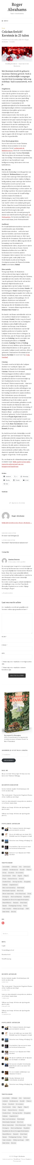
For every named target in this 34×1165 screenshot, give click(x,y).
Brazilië (22, 869)
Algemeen (15, 503)
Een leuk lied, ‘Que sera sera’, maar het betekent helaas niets (20, 847)
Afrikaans (14, 866)
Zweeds (13, 911)
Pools (29, 893)
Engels (20, 875)
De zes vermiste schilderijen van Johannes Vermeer (19, 1073)
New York (20, 890)
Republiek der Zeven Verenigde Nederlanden (16, 899)
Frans (4, 878)
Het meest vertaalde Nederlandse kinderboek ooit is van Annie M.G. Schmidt (20, 1065)
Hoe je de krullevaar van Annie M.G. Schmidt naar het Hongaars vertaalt (20, 835)
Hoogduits (27, 881)
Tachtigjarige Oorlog (15, 905)
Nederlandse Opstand (9, 890)
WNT (27, 908)
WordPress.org (6, 959)
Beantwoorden (8, 593)
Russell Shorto (7, 902)
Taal (3, 28)
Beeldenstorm (14, 869)
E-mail (4, 645)
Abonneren (9, 760)
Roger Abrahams (17, 7)
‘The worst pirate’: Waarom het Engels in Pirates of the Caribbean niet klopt (17, 987)
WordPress (17, 1159)
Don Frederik (7, 875)
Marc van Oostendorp (9, 887)
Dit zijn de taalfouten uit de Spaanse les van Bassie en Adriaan (20, 1058)
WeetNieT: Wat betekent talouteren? (15, 543)
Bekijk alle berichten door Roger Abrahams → (17, 523)
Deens (4, 872)
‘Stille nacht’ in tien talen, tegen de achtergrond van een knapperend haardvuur (16, 464)
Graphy (28, 1159)
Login (3, 946)
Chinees (29, 869)
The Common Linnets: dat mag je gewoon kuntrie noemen (19, 829)
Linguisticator (14, 884)
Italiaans (5, 884)
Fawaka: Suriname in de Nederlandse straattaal (16, 1079)
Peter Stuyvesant (21, 893)
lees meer (12, 741)
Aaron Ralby (6, 866)
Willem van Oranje (18, 908)
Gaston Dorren (14, 559)
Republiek (26, 896)
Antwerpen (27, 866)
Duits (14, 875)
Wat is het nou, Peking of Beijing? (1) (20, 1084)
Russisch (15, 902)
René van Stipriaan (16, 896)
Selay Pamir (23, 902)
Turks (25, 905)
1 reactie (12, 41)
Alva (20, 866)
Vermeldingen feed (8, 950)
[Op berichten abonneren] (3, 923)
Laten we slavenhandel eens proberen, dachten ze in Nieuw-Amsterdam (17, 995)
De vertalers (19, 872)
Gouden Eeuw (7, 881)
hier (5, 741)
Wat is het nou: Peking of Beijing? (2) (20, 840)
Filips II (26, 875)
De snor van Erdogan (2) (10, 536)
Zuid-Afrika (6, 911)
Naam (4, 636)
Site (3, 653)
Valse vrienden (7, 908)
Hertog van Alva (17, 881)
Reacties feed (6, 954)
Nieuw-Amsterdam (8, 893)
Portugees (6, 896)
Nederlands (20, 887)
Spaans (5, 905)
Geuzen (21, 878)
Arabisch (5, 869)
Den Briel (11, 872)
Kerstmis (22, 503)
